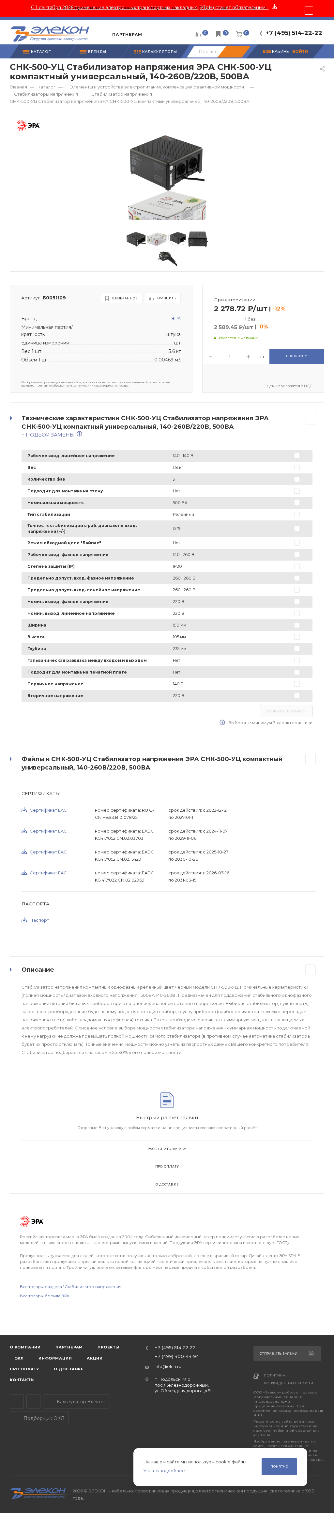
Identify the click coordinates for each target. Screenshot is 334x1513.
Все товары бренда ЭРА (44, 1295)
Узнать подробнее (164, 1470)
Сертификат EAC (48, 810)
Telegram (17, 1401)
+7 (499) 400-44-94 (177, 1356)
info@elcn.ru (168, 1366)
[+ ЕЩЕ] (156, 32)
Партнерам (69, 1347)
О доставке (167, 1184)
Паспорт (39, 920)
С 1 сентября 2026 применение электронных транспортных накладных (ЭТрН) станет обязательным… (149, 7)
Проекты (109, 1347)
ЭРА (176, 319)
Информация (55, 1358)
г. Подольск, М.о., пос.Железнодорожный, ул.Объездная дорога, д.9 (183, 1385)
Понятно (279, 1466)
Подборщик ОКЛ (43, 1418)
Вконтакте (33, 1401)
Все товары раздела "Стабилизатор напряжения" (71, 1286)
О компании (25, 1347)
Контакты (22, 1380)
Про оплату (167, 1166)
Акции (95, 1358)
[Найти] (233, 51)
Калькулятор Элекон (80, 1402)
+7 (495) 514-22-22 (294, 33)
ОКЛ (18, 1358)
